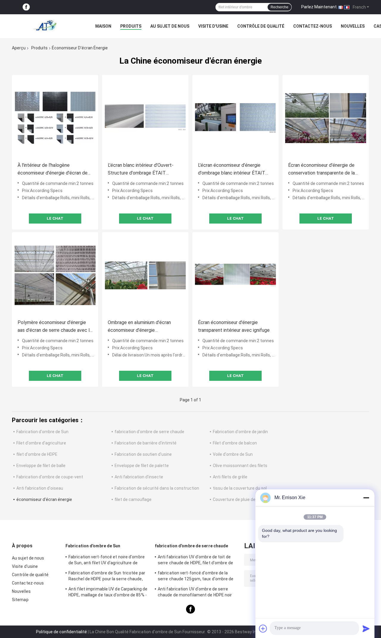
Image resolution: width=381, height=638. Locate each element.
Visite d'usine (213, 26)
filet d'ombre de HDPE (36, 454)
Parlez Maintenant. (319, 6)
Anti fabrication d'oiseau (39, 488)
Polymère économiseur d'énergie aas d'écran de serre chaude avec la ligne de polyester (55, 327)
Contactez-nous (312, 26)
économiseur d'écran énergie (44, 499)
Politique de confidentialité (61, 631)
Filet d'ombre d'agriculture (41, 443)
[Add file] (263, 628)
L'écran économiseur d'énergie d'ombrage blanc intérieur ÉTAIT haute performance (231, 169)
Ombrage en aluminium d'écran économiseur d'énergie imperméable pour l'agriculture (139, 327)
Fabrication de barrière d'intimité (146, 443)
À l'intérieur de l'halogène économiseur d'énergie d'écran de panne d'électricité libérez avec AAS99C (53, 169)
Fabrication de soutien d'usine (143, 454)
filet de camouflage (133, 499)
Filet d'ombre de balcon (235, 443)
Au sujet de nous (169, 26)
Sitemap (20, 599)
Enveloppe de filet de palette (142, 465)
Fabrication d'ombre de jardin (240, 431)
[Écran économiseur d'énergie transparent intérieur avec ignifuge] (235, 275)
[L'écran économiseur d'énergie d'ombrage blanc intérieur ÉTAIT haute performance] (235, 118)
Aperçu (19, 47)
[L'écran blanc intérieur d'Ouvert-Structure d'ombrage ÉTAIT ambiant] (145, 118)
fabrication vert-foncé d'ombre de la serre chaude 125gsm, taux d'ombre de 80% (196, 577)
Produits (130, 26)
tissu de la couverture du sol (240, 488)
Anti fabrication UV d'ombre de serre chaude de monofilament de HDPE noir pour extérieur (195, 593)
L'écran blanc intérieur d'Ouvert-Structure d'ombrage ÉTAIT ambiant (141, 169)
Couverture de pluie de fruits (240, 499)
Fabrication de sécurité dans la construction (157, 488)
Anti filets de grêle (230, 476)
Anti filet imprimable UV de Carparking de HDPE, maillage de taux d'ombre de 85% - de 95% (107, 593)
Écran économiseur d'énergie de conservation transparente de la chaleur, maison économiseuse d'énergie (321, 169)
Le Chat (55, 218)
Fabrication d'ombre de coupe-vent (49, 476)
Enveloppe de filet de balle (40, 465)
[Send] (366, 628)
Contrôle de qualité (260, 26)
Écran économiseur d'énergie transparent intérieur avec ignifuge (234, 326)
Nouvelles (353, 26)
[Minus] (366, 497)
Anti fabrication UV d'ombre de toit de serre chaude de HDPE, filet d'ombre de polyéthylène (195, 560)
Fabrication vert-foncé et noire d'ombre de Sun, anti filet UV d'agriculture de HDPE (106, 560)
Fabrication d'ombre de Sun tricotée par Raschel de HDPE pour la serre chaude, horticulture (106, 577)
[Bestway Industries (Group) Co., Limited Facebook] (26, 7)
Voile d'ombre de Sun (233, 454)
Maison (103, 26)
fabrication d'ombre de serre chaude (149, 431)
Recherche (279, 7)
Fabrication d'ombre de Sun (42, 431)
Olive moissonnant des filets (240, 465)
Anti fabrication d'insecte (139, 476)
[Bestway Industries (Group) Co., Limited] (44, 26)
